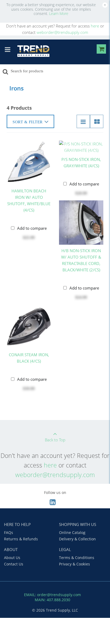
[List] (83, 121)
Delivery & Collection (77, 538)
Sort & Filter (28, 122)
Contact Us (13, 563)
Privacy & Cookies (74, 563)
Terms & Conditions (76, 557)
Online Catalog (72, 532)
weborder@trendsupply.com (62, 32)
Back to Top (55, 439)
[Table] (96, 121)
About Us (12, 557)
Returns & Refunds (21, 538)
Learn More (58, 13)
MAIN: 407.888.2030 (52, 599)
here (95, 26)
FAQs (8, 532)
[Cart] (101, 50)
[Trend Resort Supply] (33, 51)
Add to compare (32, 228)
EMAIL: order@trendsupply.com (52, 594)
